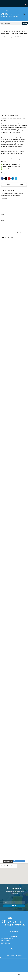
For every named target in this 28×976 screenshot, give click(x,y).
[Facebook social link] (2, 178)
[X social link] (5, 178)
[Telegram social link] (16, 178)
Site (2, 226)
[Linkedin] (15, 1)
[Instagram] (12, 1)
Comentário (4, 198)
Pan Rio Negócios (10, 37)
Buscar (25, 23)
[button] (24, 14)
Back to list (14, 184)
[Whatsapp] (18, 1)
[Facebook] (10, 1)
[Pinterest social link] (9, 178)
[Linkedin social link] (12, 178)
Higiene (5, 28)
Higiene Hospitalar (12, 28)
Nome (3, 214)
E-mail (3, 220)
